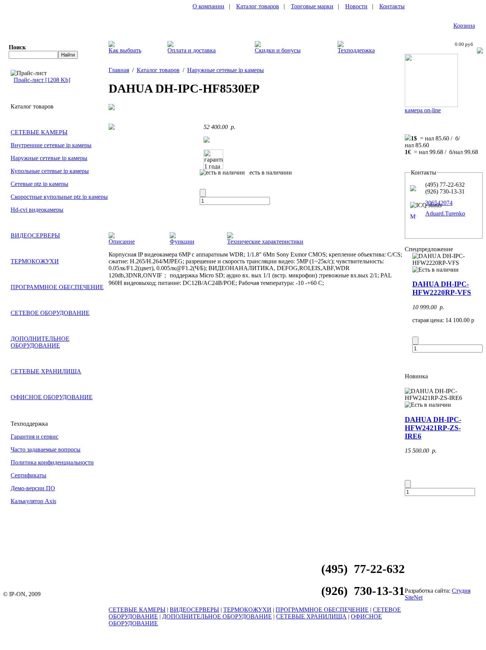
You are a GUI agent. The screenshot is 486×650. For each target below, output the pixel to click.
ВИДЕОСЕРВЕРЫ (35, 235)
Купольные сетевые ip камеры (50, 171)
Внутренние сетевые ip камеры (51, 145)
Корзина (464, 25)
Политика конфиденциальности (52, 462)
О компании (208, 6)
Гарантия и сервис (34, 436)
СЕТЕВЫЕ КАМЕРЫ (39, 132)
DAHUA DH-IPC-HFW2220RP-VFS (441, 288)
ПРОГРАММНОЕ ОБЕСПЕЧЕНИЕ (57, 287)
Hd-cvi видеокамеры (37, 209)
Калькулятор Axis (33, 501)
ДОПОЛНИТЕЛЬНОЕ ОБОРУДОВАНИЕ (40, 342)
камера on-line (423, 110)
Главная (119, 70)
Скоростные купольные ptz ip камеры (59, 197)
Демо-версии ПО (33, 488)
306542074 (439, 203)
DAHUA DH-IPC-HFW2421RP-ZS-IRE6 (433, 427)
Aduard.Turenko (445, 213)
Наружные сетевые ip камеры (49, 158)
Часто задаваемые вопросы (45, 449)
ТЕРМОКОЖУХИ (35, 261)
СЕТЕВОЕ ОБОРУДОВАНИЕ (50, 313)
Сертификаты (28, 475)
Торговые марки (312, 6)
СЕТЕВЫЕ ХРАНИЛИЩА (46, 371)
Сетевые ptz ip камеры (39, 184)
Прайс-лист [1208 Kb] (42, 80)
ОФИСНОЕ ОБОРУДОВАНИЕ (52, 397)
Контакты (392, 6)
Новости (356, 6)
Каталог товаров (257, 6)
